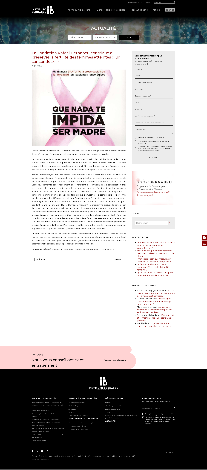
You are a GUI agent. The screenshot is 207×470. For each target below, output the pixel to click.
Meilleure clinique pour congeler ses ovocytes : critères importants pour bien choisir (156, 253)
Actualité (110, 421)
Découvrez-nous (139, 10)
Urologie (71, 412)
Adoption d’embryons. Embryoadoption (45, 419)
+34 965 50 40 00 (135, 2)
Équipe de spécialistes (112, 409)
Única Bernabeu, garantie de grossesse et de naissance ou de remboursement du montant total (47, 405)
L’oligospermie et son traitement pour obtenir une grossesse (156, 318)
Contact (170, 10)
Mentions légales (52, 456)
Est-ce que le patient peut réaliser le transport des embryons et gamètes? (156, 293)
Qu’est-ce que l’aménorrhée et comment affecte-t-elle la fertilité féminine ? (153, 267)
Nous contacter (115, 360)
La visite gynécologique (76, 402)
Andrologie (72, 409)
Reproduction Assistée (80, 10)
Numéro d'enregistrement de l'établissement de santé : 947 (109, 456)
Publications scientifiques (77, 426)
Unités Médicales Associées (111, 10)
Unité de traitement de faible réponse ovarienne (48, 428)
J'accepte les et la (153, 142)
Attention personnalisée (113, 406)
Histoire (107, 402)
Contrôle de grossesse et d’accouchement (83, 406)
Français (147, 2)
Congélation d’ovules (39, 440)
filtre (129, 37)
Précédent (41, 259)
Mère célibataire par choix (40, 431)
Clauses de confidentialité (72, 456)
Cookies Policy (38, 456)
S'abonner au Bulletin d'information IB (151, 137)
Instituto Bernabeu (43, 10)
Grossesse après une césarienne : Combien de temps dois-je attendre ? (154, 301)
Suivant (117, 259)
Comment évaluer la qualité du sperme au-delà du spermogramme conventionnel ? (156, 245)
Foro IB (156, 10)
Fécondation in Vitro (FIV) (40, 410)
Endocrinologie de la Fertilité (78, 415)
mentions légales (152, 141)
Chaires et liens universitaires (78, 429)
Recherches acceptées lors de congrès (81, 423)
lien (111, 249)
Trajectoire (108, 412)
